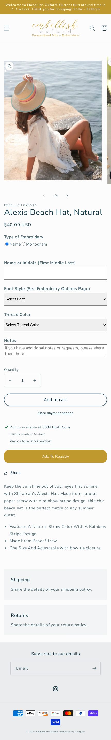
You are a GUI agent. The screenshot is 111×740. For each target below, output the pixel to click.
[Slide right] (67, 195)
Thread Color (17, 314)
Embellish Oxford (47, 731)
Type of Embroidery (23, 237)
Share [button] (15, 472)
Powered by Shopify (72, 731)
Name (15, 244)
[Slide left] (44, 195)
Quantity (11, 369)
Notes (10, 340)
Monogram (36, 244)
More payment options (55, 413)
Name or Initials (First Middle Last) (40, 263)
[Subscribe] (94, 668)
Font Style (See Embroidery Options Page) (47, 289)
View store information (30, 441)
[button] (7, 28)
